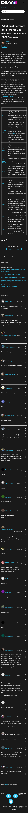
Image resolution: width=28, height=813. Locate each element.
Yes (10, 249)
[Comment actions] (25, 308)
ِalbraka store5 (9, 622)
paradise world (9, 636)
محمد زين (7, 429)
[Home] (9, 2)
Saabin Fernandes (10, 347)
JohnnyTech (8, 716)
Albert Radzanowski (10, 510)
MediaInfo (5, 96)
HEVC (3, 229)
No (18, 249)
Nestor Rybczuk (9, 703)
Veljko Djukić (8, 767)
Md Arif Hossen (9, 607)
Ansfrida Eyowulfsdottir (7, 529)
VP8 (3, 194)
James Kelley (8, 748)
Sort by (24, 295)
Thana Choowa (9, 483)
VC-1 (3, 216)
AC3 (3, 115)
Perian (14, 133)
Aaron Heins (8, 301)
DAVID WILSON (9, 563)
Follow (4, 46)
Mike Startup (8, 675)
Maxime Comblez (9, 469)
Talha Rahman (9, 450)
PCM (3, 171)
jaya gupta (7, 497)
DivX (2, 8)
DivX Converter (8, 8)
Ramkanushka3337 (10, 374)
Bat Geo (7, 578)
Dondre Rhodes (9, 315)
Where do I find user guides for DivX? (10, 274)
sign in (6, 784)
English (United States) (22, 794)
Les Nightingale (9, 361)
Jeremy (7, 41)
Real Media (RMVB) (4, 161)
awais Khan (8, 592)
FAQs (15, 8)
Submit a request (20, 256)
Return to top (4, 262)
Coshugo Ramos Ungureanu (8, 335)
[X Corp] (4, 240)
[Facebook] (2, 240)
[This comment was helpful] (25, 300)
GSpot (11, 96)
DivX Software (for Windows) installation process (13, 277)
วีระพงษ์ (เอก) (8, 549)
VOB (3, 183)
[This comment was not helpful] (25, 305)
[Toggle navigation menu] (24, 3)
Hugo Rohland (9, 650)
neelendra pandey (9, 415)
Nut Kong (7, 402)
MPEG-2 (4, 204)
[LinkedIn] (6, 240)
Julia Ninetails (8, 388)
